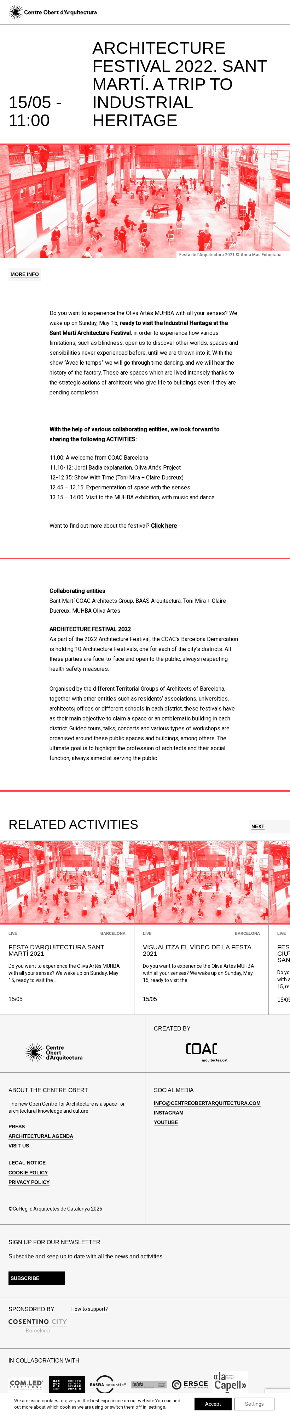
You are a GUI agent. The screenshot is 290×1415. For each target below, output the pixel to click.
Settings (254, 1404)
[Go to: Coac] (207, 1060)
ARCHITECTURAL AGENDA (40, 1136)
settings (157, 1407)
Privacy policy (29, 1182)
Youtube (166, 1122)
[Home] (52, 12)
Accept (213, 1404)
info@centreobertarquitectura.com (207, 1103)
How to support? (89, 1309)
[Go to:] (26, 1385)
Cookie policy (28, 1172)
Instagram (169, 1113)
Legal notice (27, 1163)
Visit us (18, 1146)
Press (16, 1126)
